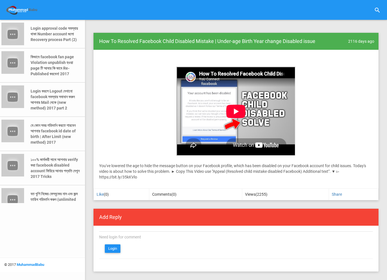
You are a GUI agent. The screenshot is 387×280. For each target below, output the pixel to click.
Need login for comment (120, 237)
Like (100, 194)
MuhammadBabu (30, 264)
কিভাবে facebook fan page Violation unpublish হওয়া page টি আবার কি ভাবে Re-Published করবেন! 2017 (52, 65)
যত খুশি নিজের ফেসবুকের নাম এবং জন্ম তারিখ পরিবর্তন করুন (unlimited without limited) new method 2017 (54, 202)
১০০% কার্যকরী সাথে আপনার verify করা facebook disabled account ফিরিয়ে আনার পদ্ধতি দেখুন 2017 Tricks (55, 168)
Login (112, 248)
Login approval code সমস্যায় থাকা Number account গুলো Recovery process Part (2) (54, 34)
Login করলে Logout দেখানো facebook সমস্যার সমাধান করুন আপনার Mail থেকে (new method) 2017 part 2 (53, 99)
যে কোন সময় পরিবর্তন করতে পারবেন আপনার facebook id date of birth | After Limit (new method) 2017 (53, 134)
